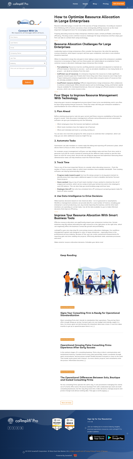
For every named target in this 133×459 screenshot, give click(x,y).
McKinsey (61, 28)
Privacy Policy (90, 451)
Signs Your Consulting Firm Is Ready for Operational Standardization (90, 314)
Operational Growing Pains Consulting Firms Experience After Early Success (85, 346)
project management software (83, 118)
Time (56, 167)
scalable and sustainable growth (98, 30)
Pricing (106, 4)
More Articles (66, 403)
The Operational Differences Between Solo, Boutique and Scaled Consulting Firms (90, 378)
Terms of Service (101, 451)
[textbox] (26, 63)
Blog (95, 4)
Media (85, 4)
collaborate (119, 83)
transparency (74, 120)
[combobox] (28, 63)
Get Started (118, 4)
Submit (28, 82)
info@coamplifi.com (77, 451)
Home (75, 4)
